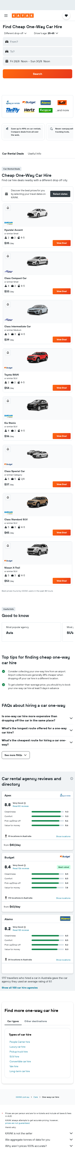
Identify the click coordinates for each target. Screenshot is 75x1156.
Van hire (14, 1066)
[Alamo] (65, 919)
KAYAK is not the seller (18, 1133)
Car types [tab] (13, 1021)
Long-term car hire (20, 1071)
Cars (35, 1097)
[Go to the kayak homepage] (23, 15)
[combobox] (15, 33)
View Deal (62, 243)
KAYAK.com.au (22, 1097)
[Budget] (65, 857)
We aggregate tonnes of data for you (27, 1139)
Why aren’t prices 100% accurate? (26, 1146)
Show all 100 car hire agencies (20, 987)
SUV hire (14, 1056)
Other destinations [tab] (35, 1021)
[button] (6, 15)
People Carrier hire (20, 1041)
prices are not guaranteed (17, 1123)
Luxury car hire (17, 1046)
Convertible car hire (20, 1061)
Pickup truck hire (19, 1051)
